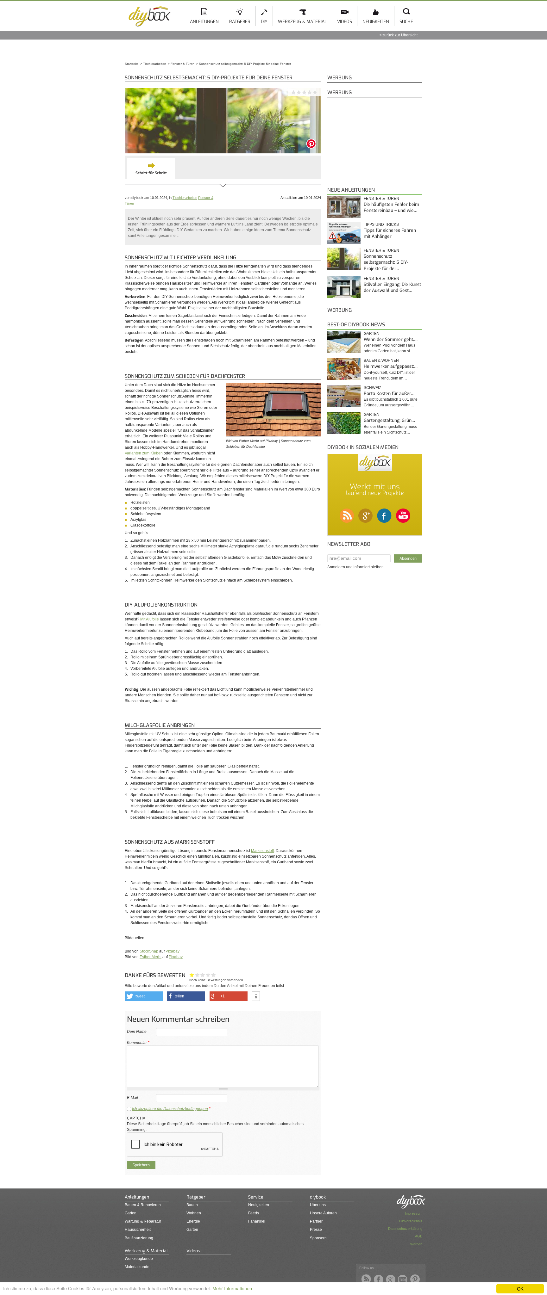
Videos (344, 22)
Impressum (413, 1213)
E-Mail (132, 1097)
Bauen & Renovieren (143, 1205)
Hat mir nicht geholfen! (192, 974)
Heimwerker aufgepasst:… (391, 366)
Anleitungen (204, 22)
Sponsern (318, 1238)
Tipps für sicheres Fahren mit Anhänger (390, 233)
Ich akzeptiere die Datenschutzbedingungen (170, 1109)
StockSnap (149, 951)
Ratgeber (239, 22)
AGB (418, 1236)
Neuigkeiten (375, 22)
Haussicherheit (138, 1229)
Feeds (253, 1213)
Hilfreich (208, 974)
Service (255, 1197)
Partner (316, 1221)
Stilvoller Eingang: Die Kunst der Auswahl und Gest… (392, 287)
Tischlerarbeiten (185, 198)
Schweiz (372, 387)
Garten (372, 333)
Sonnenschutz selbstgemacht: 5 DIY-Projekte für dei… (386, 262)
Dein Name (137, 1031)
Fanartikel (256, 1221)
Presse (316, 1229)
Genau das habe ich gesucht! (213, 974)
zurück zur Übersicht (400, 35)
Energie (193, 1221)
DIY (264, 22)
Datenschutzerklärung (405, 1228)
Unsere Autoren (323, 1213)
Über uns (318, 1205)
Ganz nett (197, 974)
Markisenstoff (262, 850)
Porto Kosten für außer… (389, 394)
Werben (416, 1244)
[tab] (151, 168)
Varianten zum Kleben (144, 453)
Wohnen (193, 1213)
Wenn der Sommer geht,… (391, 339)
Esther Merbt (150, 957)
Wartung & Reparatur (143, 1221)
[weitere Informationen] (256, 997)
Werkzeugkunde (139, 1258)
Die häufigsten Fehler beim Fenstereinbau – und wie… (391, 207)
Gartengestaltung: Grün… (389, 420)
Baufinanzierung (139, 1238)
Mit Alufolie (149, 619)
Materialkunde (137, 1267)
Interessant (202, 974)
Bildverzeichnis (410, 1221)
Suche (406, 22)
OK (520, 1288)
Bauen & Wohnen (381, 360)
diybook (318, 1197)
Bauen (192, 1205)
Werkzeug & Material (302, 22)
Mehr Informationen (232, 1288)
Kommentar (138, 1042)
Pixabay (172, 951)
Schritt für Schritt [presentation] (151, 173)
